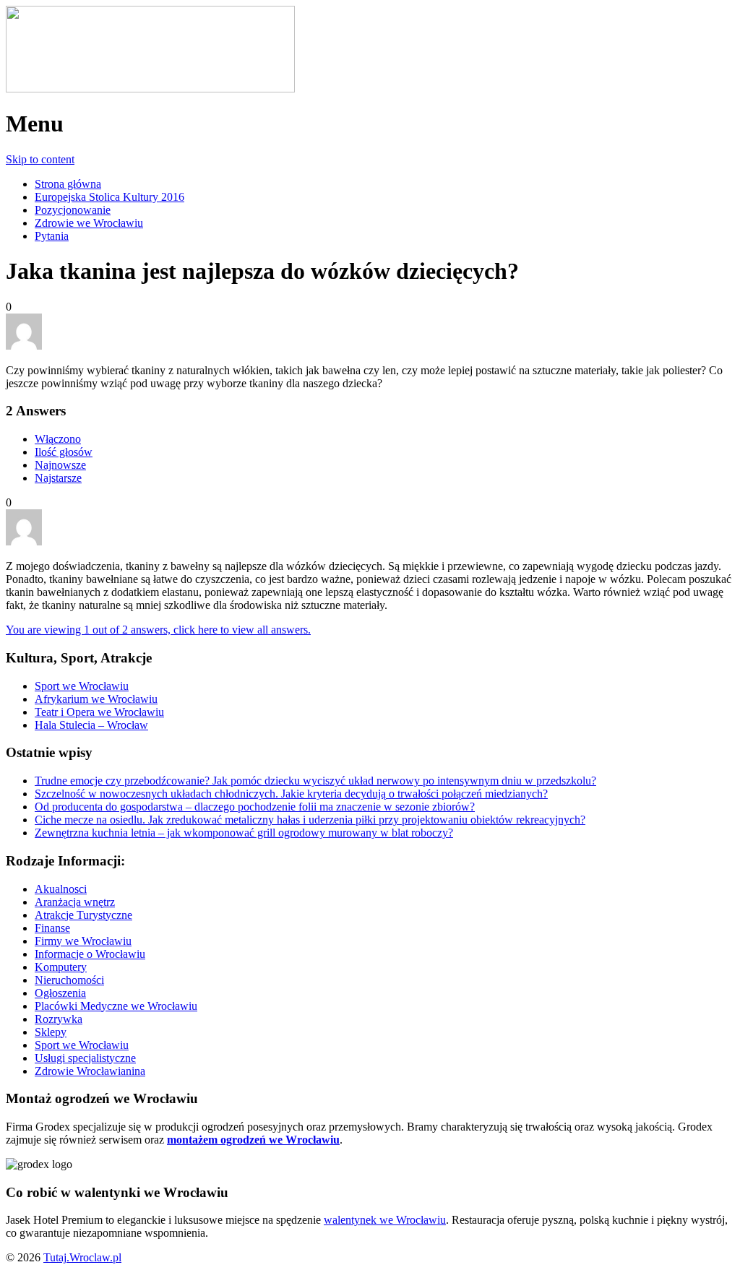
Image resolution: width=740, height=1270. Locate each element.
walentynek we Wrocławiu (385, 1220)
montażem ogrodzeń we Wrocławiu (253, 1139)
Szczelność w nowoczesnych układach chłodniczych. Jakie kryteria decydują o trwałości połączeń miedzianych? (291, 793)
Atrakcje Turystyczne (83, 915)
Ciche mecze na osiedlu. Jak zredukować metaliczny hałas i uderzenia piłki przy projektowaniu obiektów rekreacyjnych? (310, 819)
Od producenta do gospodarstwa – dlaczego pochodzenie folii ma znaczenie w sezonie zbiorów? (255, 806)
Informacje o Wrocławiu (90, 954)
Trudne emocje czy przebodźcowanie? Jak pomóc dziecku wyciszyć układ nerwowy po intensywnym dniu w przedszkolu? (315, 780)
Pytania (52, 236)
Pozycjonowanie (73, 210)
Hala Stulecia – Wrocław (91, 725)
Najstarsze (58, 478)
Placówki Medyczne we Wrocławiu (116, 1006)
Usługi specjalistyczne (85, 1058)
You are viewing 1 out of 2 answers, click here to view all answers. (158, 629)
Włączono (58, 439)
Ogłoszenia (60, 993)
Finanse (52, 928)
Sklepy (50, 1032)
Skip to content (40, 159)
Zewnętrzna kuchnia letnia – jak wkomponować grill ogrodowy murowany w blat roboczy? (244, 832)
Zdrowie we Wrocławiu (89, 223)
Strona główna (68, 184)
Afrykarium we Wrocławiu (96, 699)
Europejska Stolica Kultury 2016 (109, 197)
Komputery (61, 967)
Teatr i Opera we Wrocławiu (99, 712)
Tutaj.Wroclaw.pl (82, 1257)
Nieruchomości (69, 980)
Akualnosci (61, 889)
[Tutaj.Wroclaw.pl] (150, 88)
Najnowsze (60, 465)
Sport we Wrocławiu (82, 686)
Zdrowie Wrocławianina (90, 1071)
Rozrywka (58, 1019)
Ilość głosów (63, 452)
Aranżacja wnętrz (75, 902)
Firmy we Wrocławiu (83, 941)
